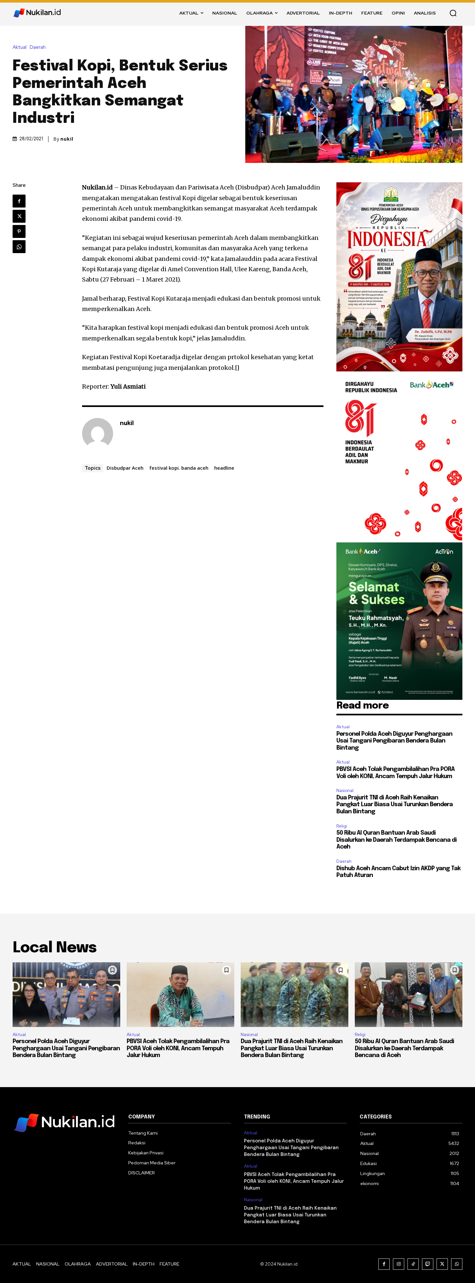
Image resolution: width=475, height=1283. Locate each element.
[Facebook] (19, 201)
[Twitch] (427, 1264)
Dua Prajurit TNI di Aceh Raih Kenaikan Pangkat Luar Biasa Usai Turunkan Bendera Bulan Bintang (394, 805)
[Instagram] (398, 1264)
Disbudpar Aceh (125, 468)
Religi (341, 826)
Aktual (19, 47)
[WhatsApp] (19, 246)
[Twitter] (19, 216)
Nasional (345, 790)
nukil (66, 139)
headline (224, 468)
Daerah (38, 47)
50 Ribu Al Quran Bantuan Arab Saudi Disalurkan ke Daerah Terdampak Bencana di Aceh (396, 840)
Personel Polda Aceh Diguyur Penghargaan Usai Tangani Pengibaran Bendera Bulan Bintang (394, 741)
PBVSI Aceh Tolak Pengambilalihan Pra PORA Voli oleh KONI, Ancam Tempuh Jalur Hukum (178, 1048)
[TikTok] (413, 1264)
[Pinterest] (19, 231)
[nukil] (97, 433)
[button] (453, 13)
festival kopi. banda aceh (178, 468)
